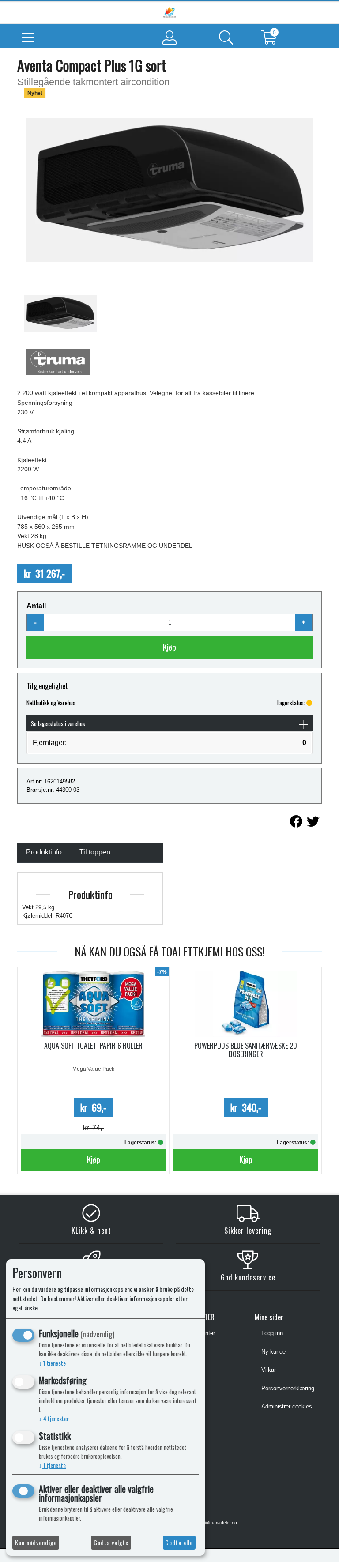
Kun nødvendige (36, 1542)
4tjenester (54, 1418)
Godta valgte (111, 1542)
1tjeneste (52, 1362)
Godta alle (179, 1542)
